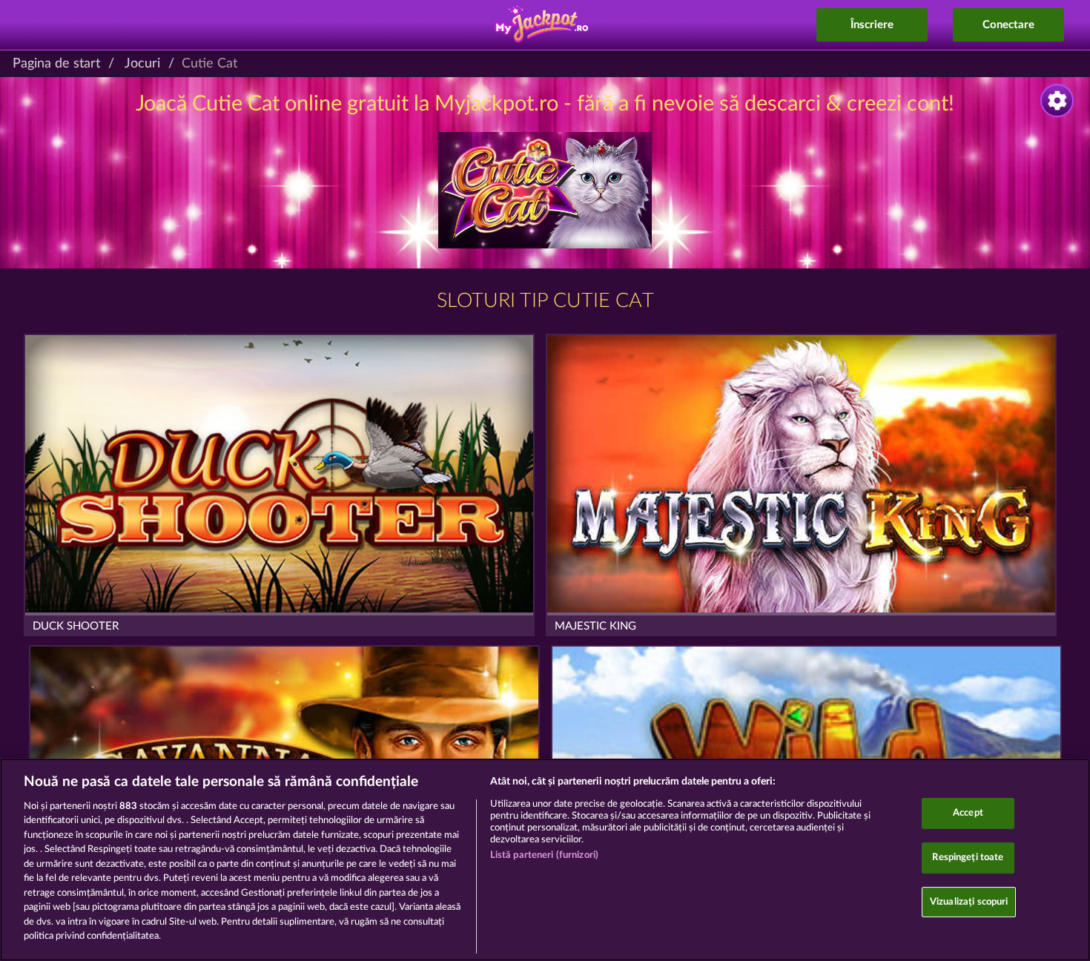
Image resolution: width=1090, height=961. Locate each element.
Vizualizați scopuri (969, 902)
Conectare (1008, 24)
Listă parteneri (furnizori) (544, 855)
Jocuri (142, 63)
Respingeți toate (967, 857)
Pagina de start (56, 63)
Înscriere (872, 24)
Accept (968, 814)
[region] (545, 860)
